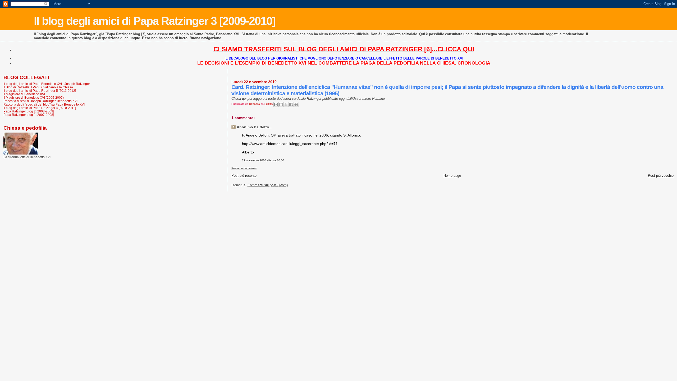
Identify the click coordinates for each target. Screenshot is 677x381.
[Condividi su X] (286, 104)
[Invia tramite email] (276, 104)
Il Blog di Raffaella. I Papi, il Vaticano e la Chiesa (38, 87)
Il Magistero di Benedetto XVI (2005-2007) (33, 97)
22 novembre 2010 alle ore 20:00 (263, 160)
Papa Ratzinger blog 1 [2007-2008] (28, 114)
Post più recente (244, 176)
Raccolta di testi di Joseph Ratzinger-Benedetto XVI (40, 101)
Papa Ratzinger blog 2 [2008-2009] (28, 111)
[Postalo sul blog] (281, 104)
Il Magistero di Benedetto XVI (24, 94)
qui (244, 99)
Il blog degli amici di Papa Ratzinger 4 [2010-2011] (39, 108)
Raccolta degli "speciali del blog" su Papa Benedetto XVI (44, 104)
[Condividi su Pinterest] (296, 104)
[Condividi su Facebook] (291, 104)
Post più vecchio (661, 176)
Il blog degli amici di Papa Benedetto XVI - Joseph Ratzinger (46, 83)
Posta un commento (244, 168)
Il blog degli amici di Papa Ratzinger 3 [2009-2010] (154, 21)
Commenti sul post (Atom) (268, 185)
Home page (452, 176)
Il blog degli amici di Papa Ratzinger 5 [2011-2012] (39, 90)
